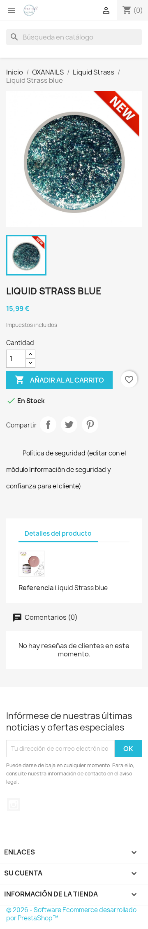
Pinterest (90, 424)
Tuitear (69, 424)
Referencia (35, 588)
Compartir (48, 424)
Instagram (13, 804)
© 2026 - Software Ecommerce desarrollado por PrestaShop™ (71, 914)
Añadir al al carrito (59, 380)
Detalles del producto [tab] (58, 533)
